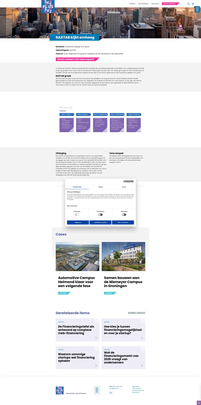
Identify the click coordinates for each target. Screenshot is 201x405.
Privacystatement (138, 390)
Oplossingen (143, 4)
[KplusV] (48, 7)
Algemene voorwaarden (136, 387)
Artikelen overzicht (136, 313)
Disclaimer (135, 392)
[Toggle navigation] (193, 3)
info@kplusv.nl (114, 388)
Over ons (154, 4)
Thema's (132, 4)
